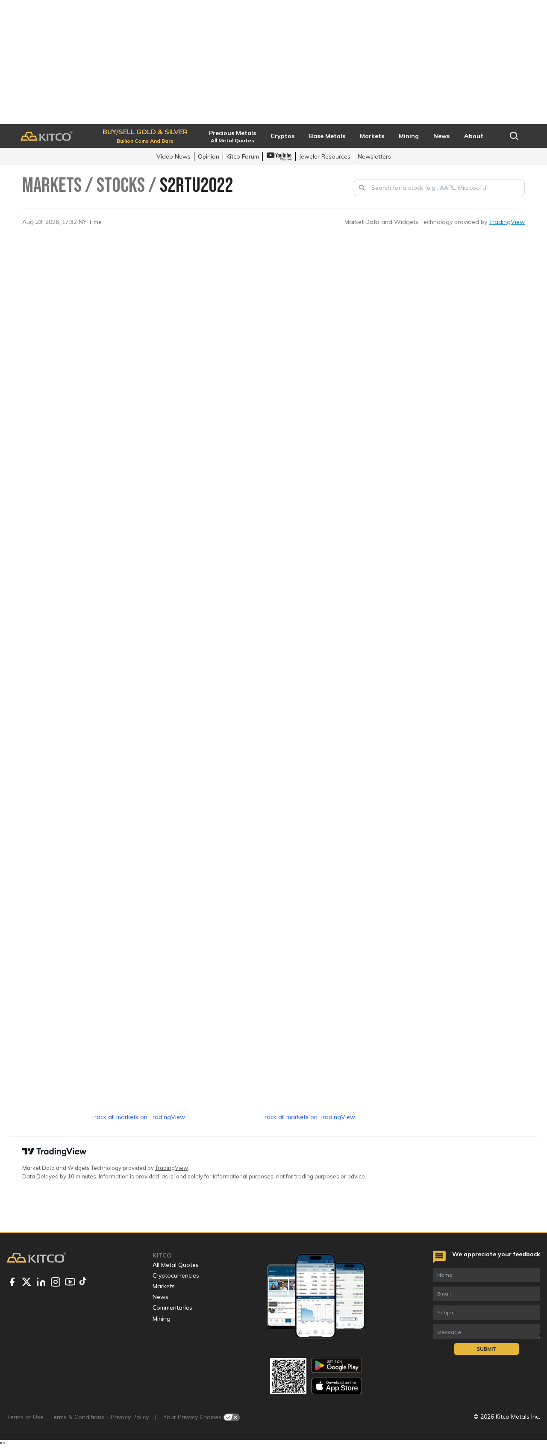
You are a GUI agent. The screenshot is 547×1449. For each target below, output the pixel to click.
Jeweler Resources (324, 156)
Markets (164, 1286)
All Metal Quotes (176, 1265)
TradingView (507, 222)
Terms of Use (25, 1417)
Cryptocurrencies (176, 1275)
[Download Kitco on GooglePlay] (337, 1365)
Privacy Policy (130, 1417)
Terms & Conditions (77, 1417)
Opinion (208, 156)
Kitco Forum (242, 156)
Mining (162, 1318)
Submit (486, 1349)
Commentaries (172, 1307)
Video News (173, 156)
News (160, 1297)
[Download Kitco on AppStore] (337, 1386)
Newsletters (374, 156)
